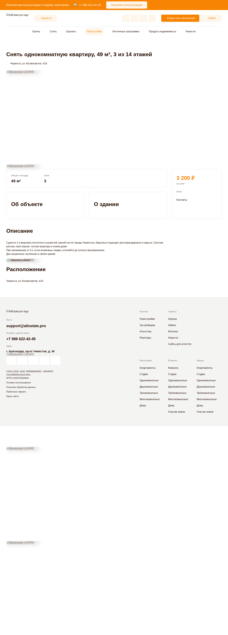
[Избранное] (125, 18)
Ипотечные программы (126, 31)
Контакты (181, 199)
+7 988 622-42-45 (90, 5)
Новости (191, 31)
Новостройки (94, 31)
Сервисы (172, 311)
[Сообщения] (143, 18)
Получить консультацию (126, 5)
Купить (36, 31)
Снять (53, 31)
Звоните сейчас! (20, 260)
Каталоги (144, 311)
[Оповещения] (152, 18)
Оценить (71, 31)
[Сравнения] (134, 18)
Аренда (200, 360)
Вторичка (172, 360)
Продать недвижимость (162, 31)
